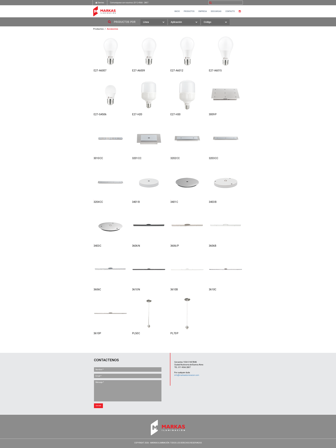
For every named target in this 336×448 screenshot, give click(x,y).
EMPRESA (202, 11)
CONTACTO (230, 11)
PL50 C (149, 314)
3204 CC (110, 182)
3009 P (226, 95)
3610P (110, 314)
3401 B (149, 182)
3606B (226, 226)
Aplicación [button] (176, 22)
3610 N (149, 270)
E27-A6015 (226, 51)
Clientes (100, 3)
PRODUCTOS (189, 11)
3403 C (110, 226)
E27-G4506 (110, 95)
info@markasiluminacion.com (186, 375)
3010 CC (110, 139)
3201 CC (149, 139)
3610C (226, 270)
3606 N (149, 226)
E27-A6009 (149, 51)
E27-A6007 (110, 51)
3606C (110, 270)
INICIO (177, 11)
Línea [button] (146, 22)
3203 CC (226, 139)
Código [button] (207, 22)
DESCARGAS (216, 11)
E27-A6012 (187, 51)
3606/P (187, 226)
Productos (98, 29)
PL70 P (187, 314)
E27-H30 (187, 95)
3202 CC (187, 139)
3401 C (187, 182)
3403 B (226, 182)
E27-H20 (149, 95)
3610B (187, 270)
